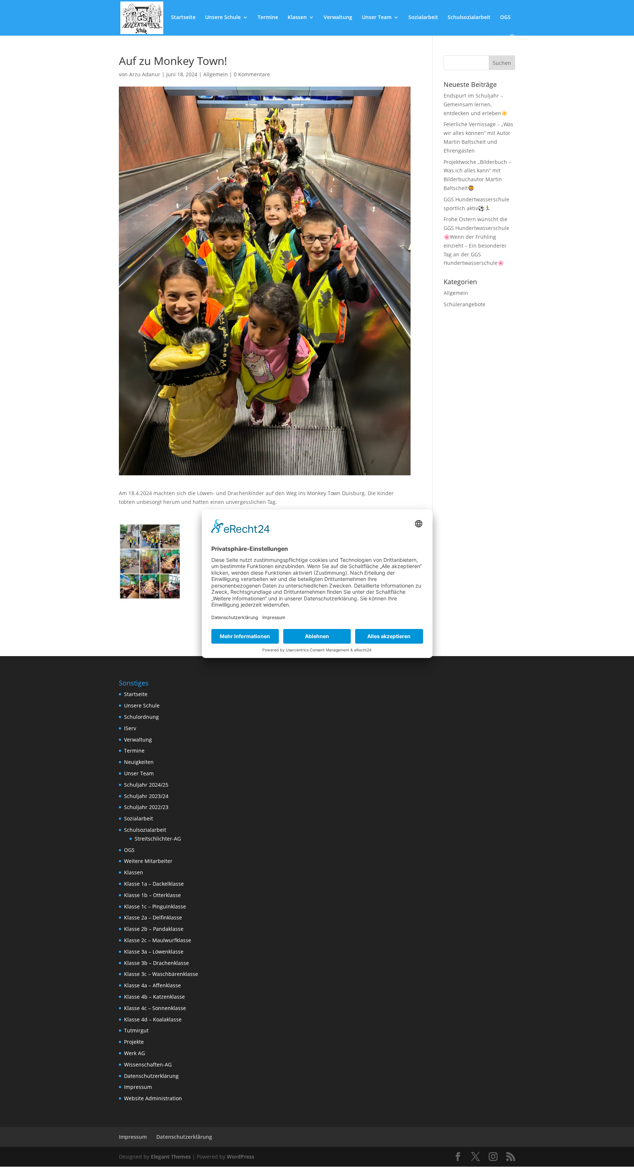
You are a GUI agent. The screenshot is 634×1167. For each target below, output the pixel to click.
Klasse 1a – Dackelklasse (154, 883)
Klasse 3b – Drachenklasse (156, 962)
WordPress (240, 1156)
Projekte (134, 1041)
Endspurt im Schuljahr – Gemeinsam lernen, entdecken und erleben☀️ (475, 104)
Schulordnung (141, 716)
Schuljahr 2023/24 (146, 796)
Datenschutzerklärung (151, 1075)
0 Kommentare (252, 74)
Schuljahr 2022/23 (146, 807)
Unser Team (376, 18)
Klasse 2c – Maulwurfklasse (157, 940)
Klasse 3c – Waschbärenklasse (161, 973)
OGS (505, 18)
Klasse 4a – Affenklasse (152, 985)
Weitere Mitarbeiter (148, 860)
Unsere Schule (223, 18)
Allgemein (215, 74)
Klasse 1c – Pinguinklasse (155, 906)
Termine (268, 18)
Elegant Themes (171, 1156)
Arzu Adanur (144, 74)
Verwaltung (338, 18)
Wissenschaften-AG (148, 1064)
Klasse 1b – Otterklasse (152, 895)
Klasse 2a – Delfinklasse (153, 917)
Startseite (183, 18)
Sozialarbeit (423, 18)
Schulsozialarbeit (469, 18)
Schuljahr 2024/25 (146, 784)
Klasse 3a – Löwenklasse (153, 951)
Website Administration (153, 1098)
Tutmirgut (136, 1030)
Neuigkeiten (139, 761)
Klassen (297, 18)
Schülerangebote (464, 304)
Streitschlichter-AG (158, 838)
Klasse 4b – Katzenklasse (154, 996)
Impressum (138, 1086)
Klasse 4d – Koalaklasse (153, 1019)
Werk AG (134, 1053)
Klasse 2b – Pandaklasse (153, 928)
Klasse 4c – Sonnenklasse (155, 1008)
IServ (130, 728)
